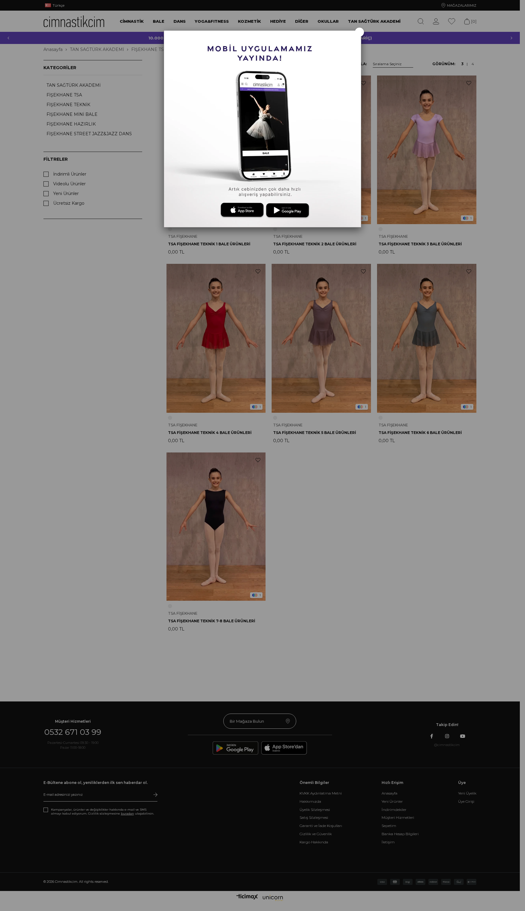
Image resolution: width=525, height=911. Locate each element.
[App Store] (237, 210)
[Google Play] (286, 210)
